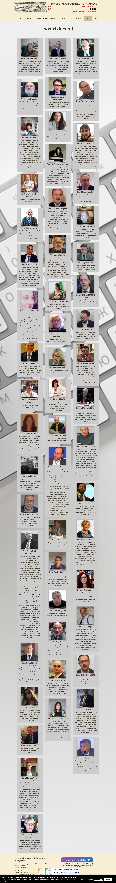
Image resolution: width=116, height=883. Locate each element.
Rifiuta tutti (99, 879)
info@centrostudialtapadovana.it (74, 865)
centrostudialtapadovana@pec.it (27, 874)
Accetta (108, 879)
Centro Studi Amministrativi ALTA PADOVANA (72, 3)
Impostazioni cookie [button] (87, 879)
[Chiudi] (114, 879)
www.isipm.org (87, 550)
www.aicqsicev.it (89, 565)
